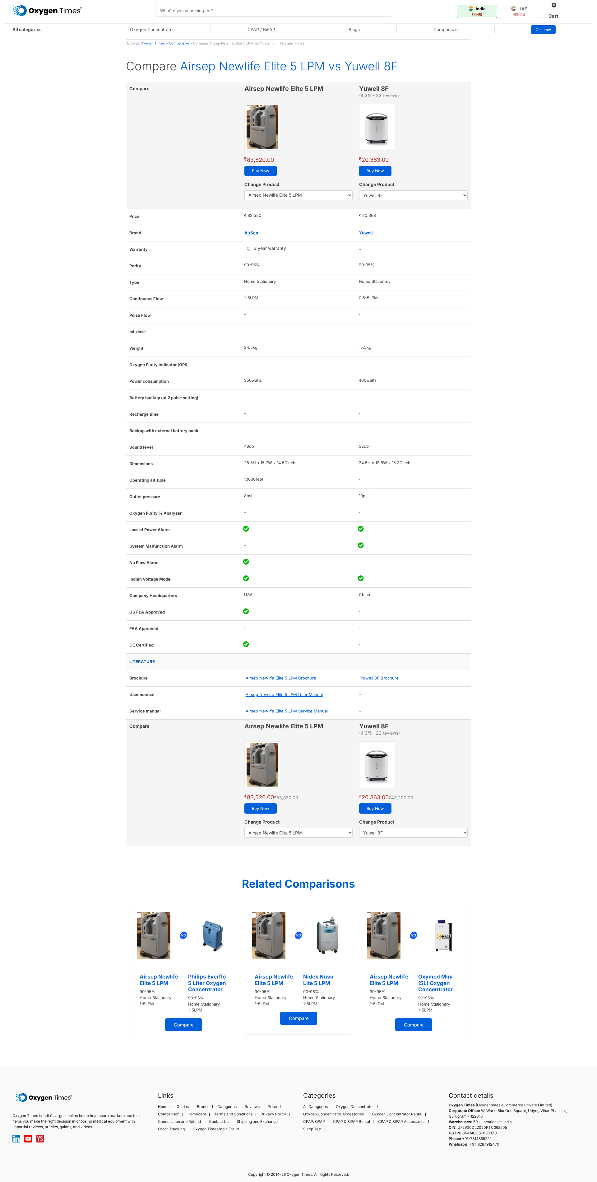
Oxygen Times (153, 43)
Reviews (252, 1106)
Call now (543, 29)
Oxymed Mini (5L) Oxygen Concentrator (435, 983)
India (479, 11)
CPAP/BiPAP (314, 1121)
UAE (520, 11)
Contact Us (219, 1121)
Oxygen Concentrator (152, 29)
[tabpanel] (183, 973)
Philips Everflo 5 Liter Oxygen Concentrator (207, 983)
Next (477, 976)
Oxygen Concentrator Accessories (333, 1114)
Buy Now (260, 170)
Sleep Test (312, 1129)
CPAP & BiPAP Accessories (401, 1121)
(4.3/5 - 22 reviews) (379, 95)
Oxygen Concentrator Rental (397, 1114)
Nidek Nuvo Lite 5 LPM (318, 980)
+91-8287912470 (484, 1144)
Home (163, 1106)
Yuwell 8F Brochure (379, 677)
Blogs (354, 29)
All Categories (315, 1106)
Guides (183, 1106)
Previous (119, 976)
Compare (183, 1024)
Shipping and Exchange (257, 1121)
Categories (227, 1106)
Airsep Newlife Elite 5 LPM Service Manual (287, 710)
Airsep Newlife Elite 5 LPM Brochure (281, 677)
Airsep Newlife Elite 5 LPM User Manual (284, 694)
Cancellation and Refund (179, 1121)
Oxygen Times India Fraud (216, 1129)
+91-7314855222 (477, 1138)
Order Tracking (171, 1129)
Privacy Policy (273, 1114)
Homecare (196, 1114)
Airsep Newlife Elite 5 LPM (159, 980)
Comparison (445, 29)
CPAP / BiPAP (261, 29)
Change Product (262, 184)
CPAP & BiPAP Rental (351, 1121)
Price (272, 1106)
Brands (203, 1106)
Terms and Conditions (233, 1114)
